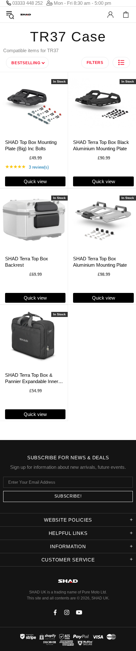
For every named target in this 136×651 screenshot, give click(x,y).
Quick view (35, 181)
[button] (121, 62)
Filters (95, 62)
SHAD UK (25, 15)
